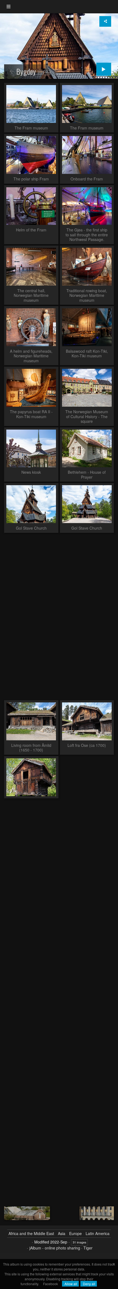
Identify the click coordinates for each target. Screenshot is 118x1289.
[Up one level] (12, 71)
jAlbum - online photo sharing (54, 1248)
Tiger (87, 1248)
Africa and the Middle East (31, 1233)
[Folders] (8, 6)
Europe (75, 1233)
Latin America (97, 1233)
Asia (61, 1233)
